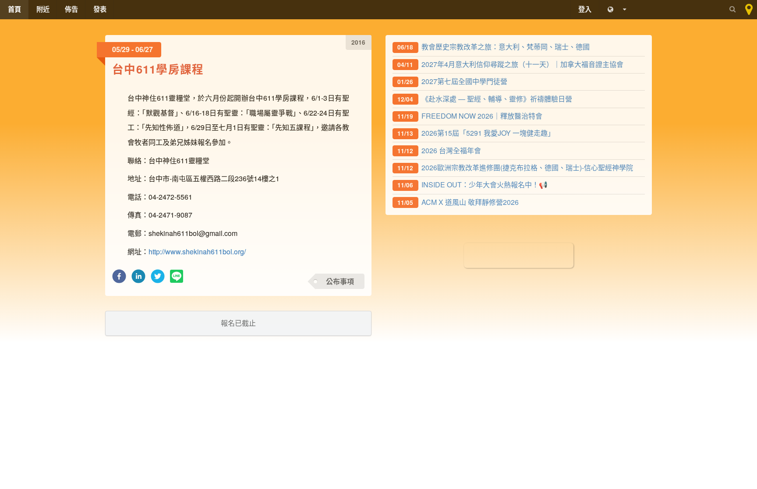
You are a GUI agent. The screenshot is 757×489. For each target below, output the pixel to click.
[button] (119, 278)
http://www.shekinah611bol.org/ (197, 251)
